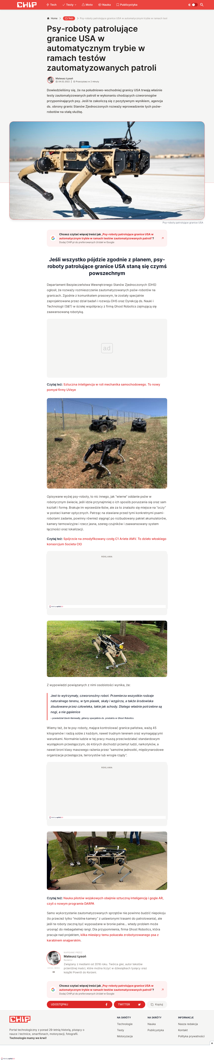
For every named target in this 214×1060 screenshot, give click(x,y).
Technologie (125, 1024)
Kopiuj (159, 1004)
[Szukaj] (202, 5)
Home (54, 18)
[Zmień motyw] (193, 4)
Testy (69, 4)
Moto (89, 4)
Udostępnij (59, 1004)
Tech (53, 4)
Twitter (124, 1004)
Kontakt (183, 1030)
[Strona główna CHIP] (26, 4)
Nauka (106, 4)
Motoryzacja (125, 1036)
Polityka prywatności (191, 1036)
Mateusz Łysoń (64, 78)
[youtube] (53, 972)
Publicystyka (128, 4)
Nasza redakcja (188, 1024)
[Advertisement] (107, 581)
